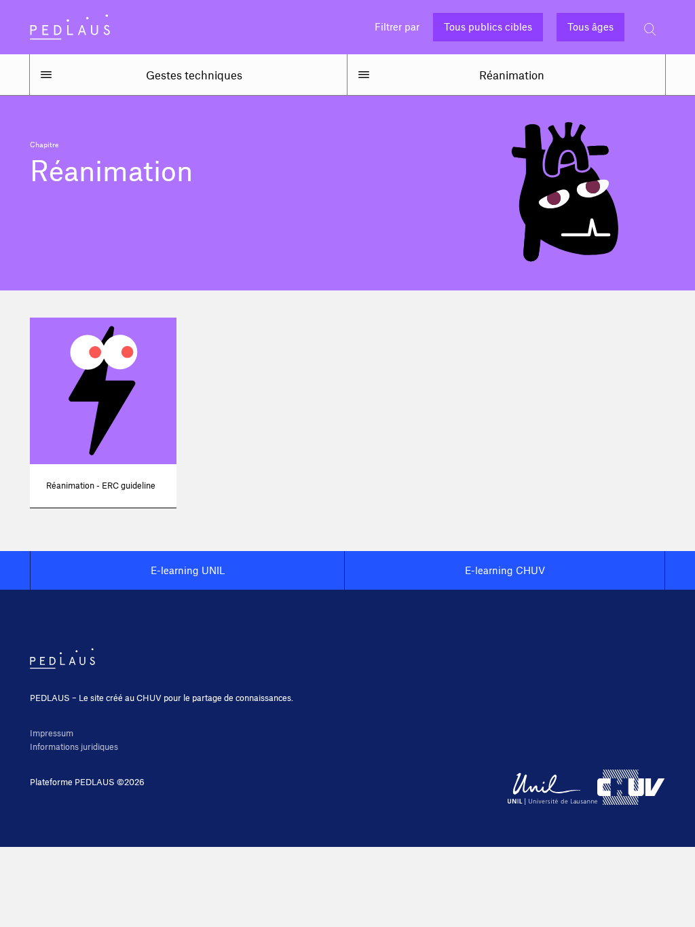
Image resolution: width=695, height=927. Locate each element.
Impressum (51, 732)
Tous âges (590, 27)
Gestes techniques (194, 74)
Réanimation (511, 74)
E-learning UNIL (188, 570)
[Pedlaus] (70, 27)
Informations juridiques (74, 746)
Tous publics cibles (488, 27)
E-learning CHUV (505, 570)
